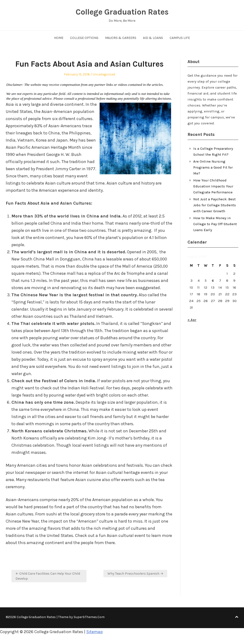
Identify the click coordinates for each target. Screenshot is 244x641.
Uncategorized (104, 74)
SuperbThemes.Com (89, 617)
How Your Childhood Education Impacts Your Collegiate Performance (213, 186)
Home (58, 38)
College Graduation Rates (122, 12)
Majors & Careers (120, 38)
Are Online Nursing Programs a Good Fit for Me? (213, 167)
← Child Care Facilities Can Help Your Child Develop (47, 576)
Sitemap (94, 631)
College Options (84, 38)
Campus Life (180, 38)
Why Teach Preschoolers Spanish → (135, 574)
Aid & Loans (153, 38)
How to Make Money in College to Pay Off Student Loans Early (215, 224)
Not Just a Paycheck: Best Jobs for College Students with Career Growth (214, 205)
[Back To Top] (236, 617)
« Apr (192, 320)
